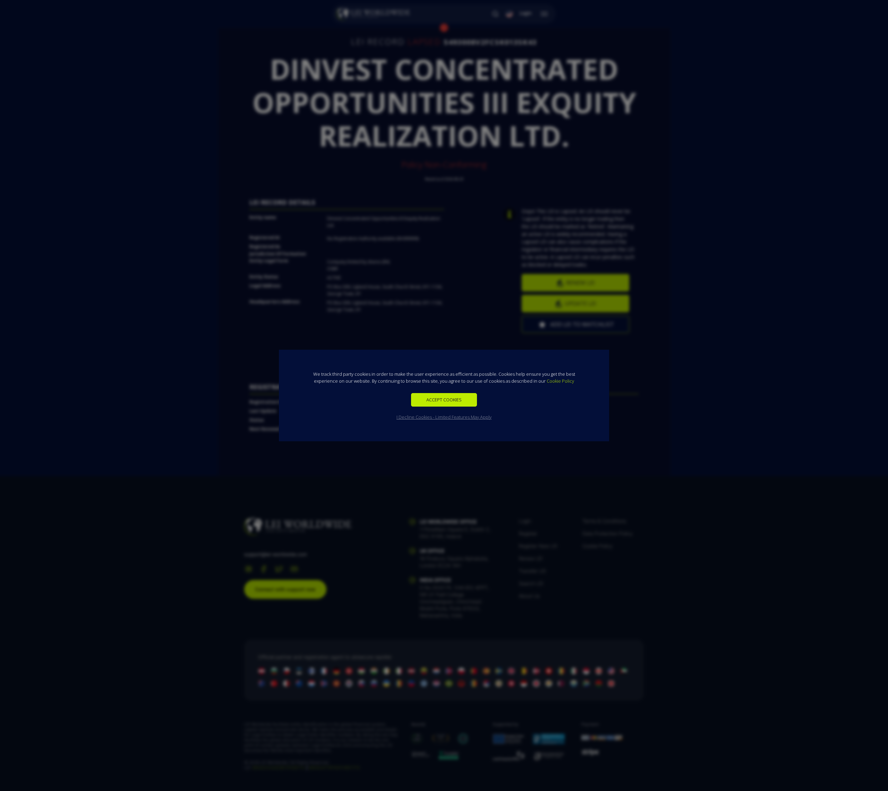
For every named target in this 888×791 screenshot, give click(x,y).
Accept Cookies (444, 400)
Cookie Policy (560, 381)
